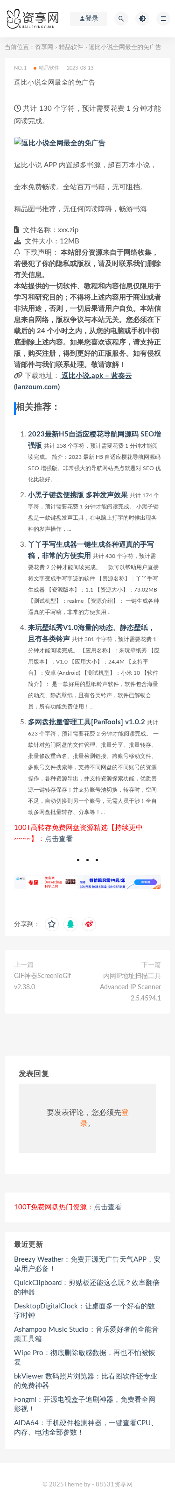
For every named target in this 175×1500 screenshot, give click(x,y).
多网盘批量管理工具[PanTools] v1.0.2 (86, 722)
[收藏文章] (52, 924)
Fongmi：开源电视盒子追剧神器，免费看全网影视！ (84, 1404)
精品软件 (71, 47)
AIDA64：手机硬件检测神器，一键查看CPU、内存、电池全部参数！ (86, 1428)
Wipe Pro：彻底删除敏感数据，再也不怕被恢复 (84, 1358)
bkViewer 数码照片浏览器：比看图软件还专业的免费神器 (85, 1381)
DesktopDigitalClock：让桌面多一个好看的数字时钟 (84, 1311)
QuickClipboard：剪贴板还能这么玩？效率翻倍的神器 (87, 1287)
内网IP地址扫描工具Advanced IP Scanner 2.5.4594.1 (130, 987)
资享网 (44, 47)
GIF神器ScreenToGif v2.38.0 (42, 982)
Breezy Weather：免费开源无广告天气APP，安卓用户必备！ (87, 1264)
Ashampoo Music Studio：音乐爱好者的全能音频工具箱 (86, 1334)
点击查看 (59, 839)
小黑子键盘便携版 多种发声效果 (78, 495)
